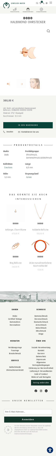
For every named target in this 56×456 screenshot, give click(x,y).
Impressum (41, 359)
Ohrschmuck (41, 331)
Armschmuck (41, 325)
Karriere (41, 353)
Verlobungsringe (15, 347)
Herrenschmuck (41, 319)
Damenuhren (15, 322)
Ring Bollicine (15, 263)
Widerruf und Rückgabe (41, 377)
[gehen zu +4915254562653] (47, 3)
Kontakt (41, 350)
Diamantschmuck (41, 322)
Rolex (15, 316)
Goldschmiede (15, 367)
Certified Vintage (15, 319)
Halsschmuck (41, 328)
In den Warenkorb (28, 125)
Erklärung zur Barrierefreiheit (41, 368)
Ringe (41, 334)
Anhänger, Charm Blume (15, 229)
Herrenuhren (15, 325)
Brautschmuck (15, 353)
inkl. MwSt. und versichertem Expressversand (19, 108)
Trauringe (15, 350)
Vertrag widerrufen (41, 382)
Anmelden (28, 419)
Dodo (28, 18)
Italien (29, 177)
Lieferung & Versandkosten (41, 371)
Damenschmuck (41, 316)
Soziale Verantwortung (41, 347)
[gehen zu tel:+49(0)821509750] (43, 3)
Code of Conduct (41, 374)
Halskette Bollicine (40, 229)
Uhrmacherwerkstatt (15, 370)
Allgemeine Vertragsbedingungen (41, 363)
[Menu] (51, 3)
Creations (8, 167)
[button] (37, 3)
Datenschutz (41, 356)
